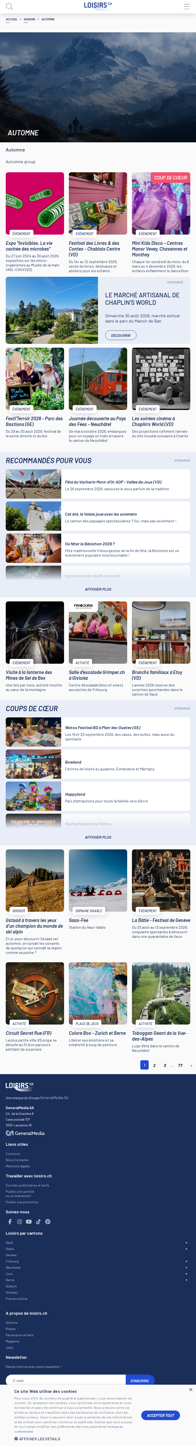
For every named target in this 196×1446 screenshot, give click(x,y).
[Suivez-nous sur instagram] (19, 1222)
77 (180, 1065)
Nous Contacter (17, 1160)
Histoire (11, 1322)
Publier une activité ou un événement (20, 1193)
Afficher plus (98, 589)
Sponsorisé (175, 282)
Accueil (11, 19)
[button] (74, 1438)
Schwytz (12, 1292)
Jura (9, 1274)
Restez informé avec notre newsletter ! (33, 1367)
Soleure (11, 1286)
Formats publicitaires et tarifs (27, 1185)
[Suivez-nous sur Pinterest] (48, 1222)
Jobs (9, 1347)
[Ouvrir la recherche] (9, 6)
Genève (11, 1255)
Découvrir (121, 335)
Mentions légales (18, 1166)
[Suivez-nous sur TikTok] (38, 1222)
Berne (10, 1280)
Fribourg (12, 1261)
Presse (11, 1329)
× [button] (190, 1390)
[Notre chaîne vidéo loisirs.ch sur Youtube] (29, 1222)
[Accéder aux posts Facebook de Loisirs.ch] (10, 1222)
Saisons (29, 19)
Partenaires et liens (20, 1335)
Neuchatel (13, 1267)
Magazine (12, 1341)
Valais (10, 1249)
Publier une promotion (22, 1202)
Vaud (9, 1242)
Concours (13, 1154)
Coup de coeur (170, 177)
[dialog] (98, 1415)
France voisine (16, 1298)
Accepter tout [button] (160, 1415)
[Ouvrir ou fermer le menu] (186, 6)
